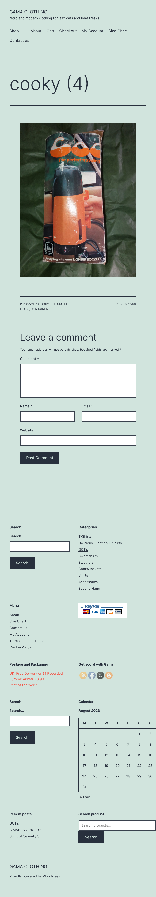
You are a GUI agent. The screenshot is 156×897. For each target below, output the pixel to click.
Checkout (68, 31)
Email (87, 406)
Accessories (88, 582)
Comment (29, 359)
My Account (92, 31)
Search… (17, 536)
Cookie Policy (20, 647)
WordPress (51, 876)
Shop (14, 31)
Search (91, 837)
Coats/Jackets (89, 569)
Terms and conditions (27, 641)
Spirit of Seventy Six (26, 836)
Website (26, 430)
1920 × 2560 (126, 304)
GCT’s (83, 550)
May (86, 797)
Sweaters (85, 562)
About (36, 31)
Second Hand (89, 588)
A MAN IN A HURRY (25, 830)
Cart (50, 31)
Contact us (19, 40)
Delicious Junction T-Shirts (100, 543)
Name (26, 406)
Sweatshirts (88, 556)
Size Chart (117, 31)
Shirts (83, 575)
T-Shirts (85, 536)
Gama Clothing (28, 12)
